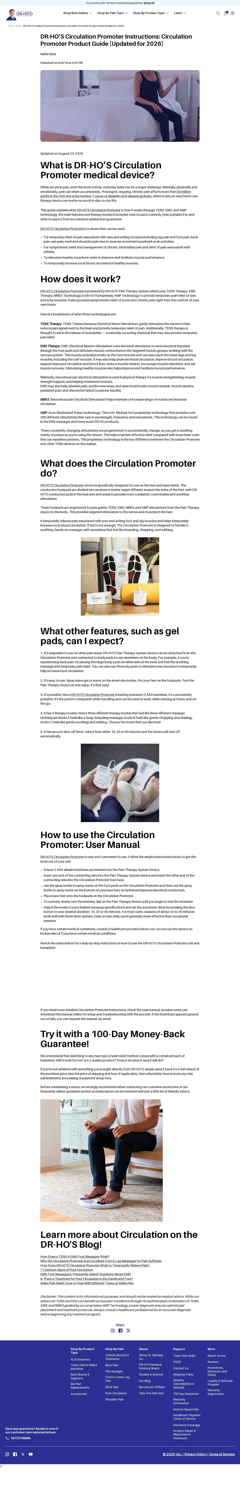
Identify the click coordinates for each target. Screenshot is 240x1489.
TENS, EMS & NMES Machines (84, 1366)
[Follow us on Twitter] (23, 1454)
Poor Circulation (116, 1393)
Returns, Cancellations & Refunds (183, 1383)
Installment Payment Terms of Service (186, 1416)
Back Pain (111, 1365)
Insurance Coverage (186, 1425)
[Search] (218, 13)
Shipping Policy (183, 1374)
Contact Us (181, 1368)
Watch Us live (217, 1355)
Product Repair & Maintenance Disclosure (184, 1434)
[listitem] (113, 1331)
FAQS (177, 1362)
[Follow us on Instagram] (7, 1454)
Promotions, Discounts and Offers (217, 1371)
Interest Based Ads (186, 1409)
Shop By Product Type (149, 13)
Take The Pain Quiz (151, 1393)
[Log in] (233, 13)
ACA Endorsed (80, 1359)
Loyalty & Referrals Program (220, 1382)
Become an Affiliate (152, 1387)
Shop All (149, 3)
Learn (178, 13)
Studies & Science (151, 1374)
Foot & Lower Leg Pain (117, 1378)
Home (11, 25)
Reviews (213, 1362)
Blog (18, 25)
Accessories (79, 1394)
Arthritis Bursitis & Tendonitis (117, 1356)
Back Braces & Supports (80, 1376)
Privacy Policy (195, 1454)
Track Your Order (184, 1355)
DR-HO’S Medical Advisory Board (150, 1366)
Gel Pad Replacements (80, 1385)
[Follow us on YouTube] (31, 1454)
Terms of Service (222, 1454)
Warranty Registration (216, 1391)
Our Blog (144, 1381)
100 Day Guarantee (186, 1393)
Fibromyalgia (114, 1371)
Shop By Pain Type (110, 13)
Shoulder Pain (114, 1399)
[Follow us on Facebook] (15, 1454)
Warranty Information (181, 1401)
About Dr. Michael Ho (151, 1356)
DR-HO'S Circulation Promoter (92, 695)
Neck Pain (112, 1387)
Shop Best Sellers (75, 13)
